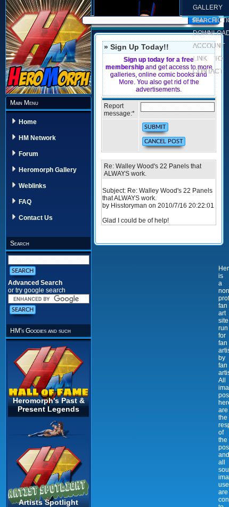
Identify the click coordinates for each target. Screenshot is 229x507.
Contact (208, 71)
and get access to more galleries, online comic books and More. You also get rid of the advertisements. (158, 74)
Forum (28, 154)
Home (28, 122)
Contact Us (36, 218)
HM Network (37, 138)
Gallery (208, 7)
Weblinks (32, 186)
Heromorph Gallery (48, 170)
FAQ (25, 202)
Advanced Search (35, 283)
